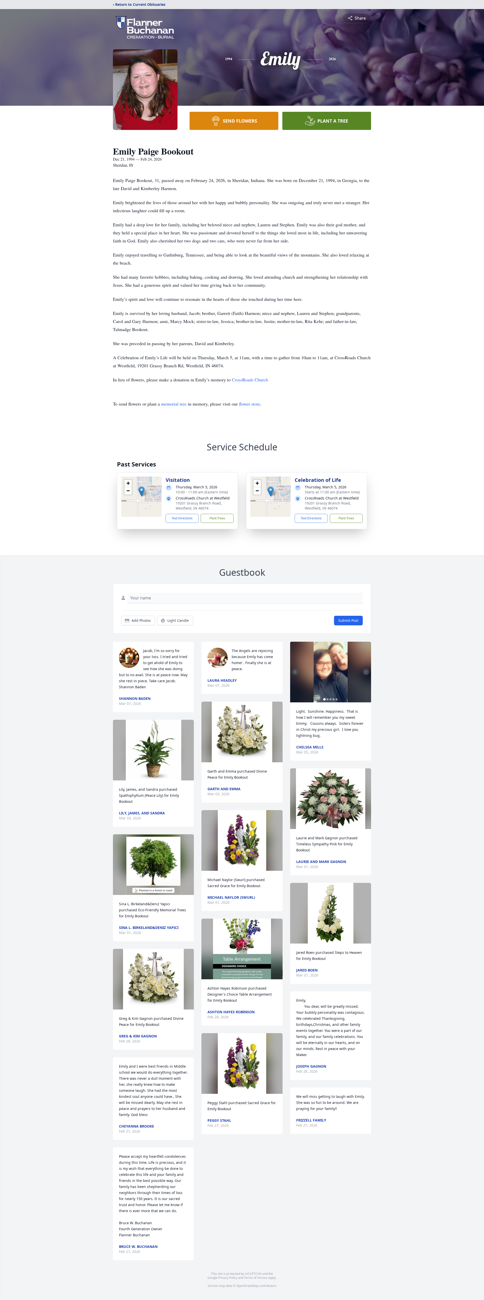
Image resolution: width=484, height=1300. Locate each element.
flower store (249, 404)
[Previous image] (295, 672)
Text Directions (182, 518)
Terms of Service (255, 1278)
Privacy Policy (227, 1278)
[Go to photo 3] (330, 699)
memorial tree (174, 404)
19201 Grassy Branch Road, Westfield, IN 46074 (199, 506)
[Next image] (366, 672)
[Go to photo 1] (324, 699)
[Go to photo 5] (337, 699)
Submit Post (348, 620)
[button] (141, 491)
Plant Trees (217, 518)
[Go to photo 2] (327, 699)
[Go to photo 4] (333, 699)
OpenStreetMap (247, 1286)
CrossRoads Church (250, 380)
